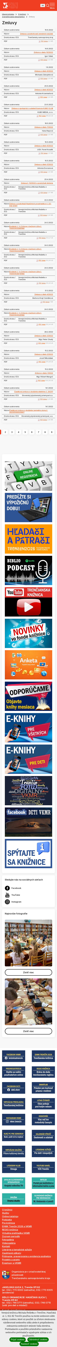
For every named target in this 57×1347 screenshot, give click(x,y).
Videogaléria (8, 1243)
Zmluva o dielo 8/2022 (43, 90)
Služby (5, 1213)
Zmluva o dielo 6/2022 (43, 146)
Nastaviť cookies (29, 1344)
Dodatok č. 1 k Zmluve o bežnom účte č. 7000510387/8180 (25, 273)
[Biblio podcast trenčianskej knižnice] (28, 570)
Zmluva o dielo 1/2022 (44, 373)
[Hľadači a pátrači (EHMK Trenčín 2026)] (28, 538)
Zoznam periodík (11, 1236)
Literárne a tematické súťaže (17, 1249)
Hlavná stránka (8, 14)
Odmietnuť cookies (38, 1339)
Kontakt (6, 1246)
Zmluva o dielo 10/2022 (43, 52)
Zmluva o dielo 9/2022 (43, 71)
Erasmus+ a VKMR (11, 1263)
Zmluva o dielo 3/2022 (43, 336)
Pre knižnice (8, 1223)
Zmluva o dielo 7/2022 (43, 127)
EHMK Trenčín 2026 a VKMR (17, 1226)
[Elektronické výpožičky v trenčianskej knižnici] (28, 727)
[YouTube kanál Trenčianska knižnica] (28, 601)
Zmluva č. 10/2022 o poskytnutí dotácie (37, 183)
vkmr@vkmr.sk (18, 1310)
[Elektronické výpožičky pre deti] (28, 759)
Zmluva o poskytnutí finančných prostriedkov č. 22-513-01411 (30, 205)
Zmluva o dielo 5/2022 (43, 164)
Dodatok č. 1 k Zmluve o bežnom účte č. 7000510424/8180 (25, 250)
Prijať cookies (17, 1339)
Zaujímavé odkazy (11, 1253)
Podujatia (7, 1219)
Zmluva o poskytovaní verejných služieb (36, 34)
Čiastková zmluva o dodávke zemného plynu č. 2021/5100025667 (28, 411)
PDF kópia (44, 41)
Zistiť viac (28, 972)
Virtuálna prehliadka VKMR (16, 1233)
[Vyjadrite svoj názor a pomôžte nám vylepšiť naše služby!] (28, 664)
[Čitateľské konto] (28, 507)
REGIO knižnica (10, 1229)
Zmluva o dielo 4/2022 (43, 294)
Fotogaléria (8, 1239)
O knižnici (22, 14)
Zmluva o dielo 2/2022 (43, 354)
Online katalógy (10, 1216)
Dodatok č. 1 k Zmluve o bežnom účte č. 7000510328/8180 (25, 227)
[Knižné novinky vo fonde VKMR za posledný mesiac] (28, 633)
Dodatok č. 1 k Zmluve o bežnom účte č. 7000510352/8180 (25, 314)
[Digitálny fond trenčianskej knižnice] (28, 790)
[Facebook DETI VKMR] (28, 822)
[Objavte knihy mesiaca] (28, 696)
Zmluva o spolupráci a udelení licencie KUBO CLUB (32, 108)
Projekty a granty (11, 1259)
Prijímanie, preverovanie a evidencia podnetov (26, 1256)
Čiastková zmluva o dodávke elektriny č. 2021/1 (33, 392)
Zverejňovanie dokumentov (13, 17)
